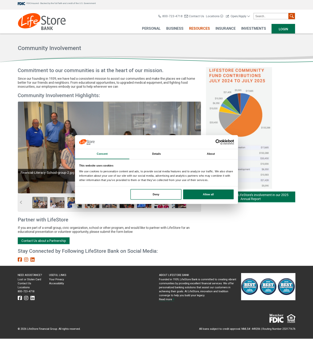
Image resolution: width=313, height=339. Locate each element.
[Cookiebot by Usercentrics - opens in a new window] (218, 142)
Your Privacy (56, 279)
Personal (151, 28)
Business (174, 28)
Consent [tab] (102, 153)
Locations (213, 16)
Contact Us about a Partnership (43, 241)
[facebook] (20, 259)
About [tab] (211, 153)
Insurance (226, 28)
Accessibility (56, 283)
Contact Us (196, 16)
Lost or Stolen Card (29, 279)
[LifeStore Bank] (42, 22)
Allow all (208, 194)
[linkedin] (32, 259)
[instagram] (26, 259)
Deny (156, 194)
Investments (253, 28)
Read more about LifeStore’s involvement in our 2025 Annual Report (250, 197)
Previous (21, 202)
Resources (199, 28)
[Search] (291, 16)
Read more (166, 299)
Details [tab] (156, 153)
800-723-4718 (172, 16)
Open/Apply (238, 16)
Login (283, 29)
